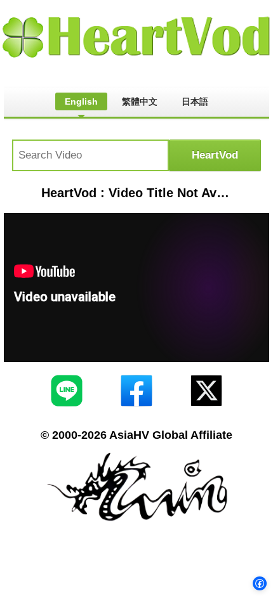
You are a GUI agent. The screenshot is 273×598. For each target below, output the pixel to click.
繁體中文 (139, 101)
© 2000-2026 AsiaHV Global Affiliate (136, 435)
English (81, 101)
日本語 (195, 101)
